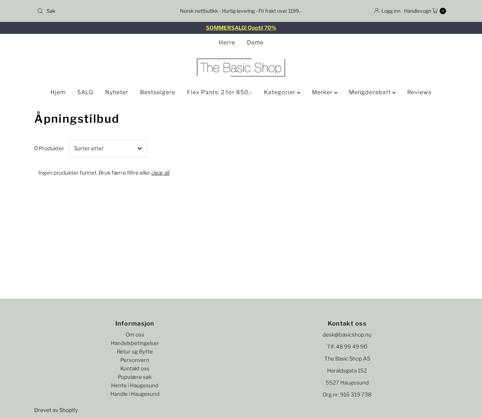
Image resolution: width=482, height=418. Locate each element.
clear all (160, 173)
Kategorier (280, 92)
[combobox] (101, 11)
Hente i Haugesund (134, 385)
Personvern (134, 360)
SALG (85, 92)
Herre (227, 42)
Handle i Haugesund (134, 394)
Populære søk (135, 377)
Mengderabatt (370, 92)
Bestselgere (157, 92)
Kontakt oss (135, 368)
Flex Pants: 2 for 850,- (219, 92)
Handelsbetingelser (135, 343)
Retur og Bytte (135, 352)
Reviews (419, 92)
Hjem (58, 92)
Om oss (135, 335)
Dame (255, 42)
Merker (323, 92)
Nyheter (116, 92)
